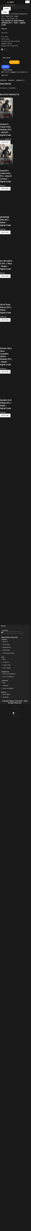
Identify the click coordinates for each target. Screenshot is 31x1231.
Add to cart (14, 62)
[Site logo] (10, 2)
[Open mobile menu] (3, 2)
